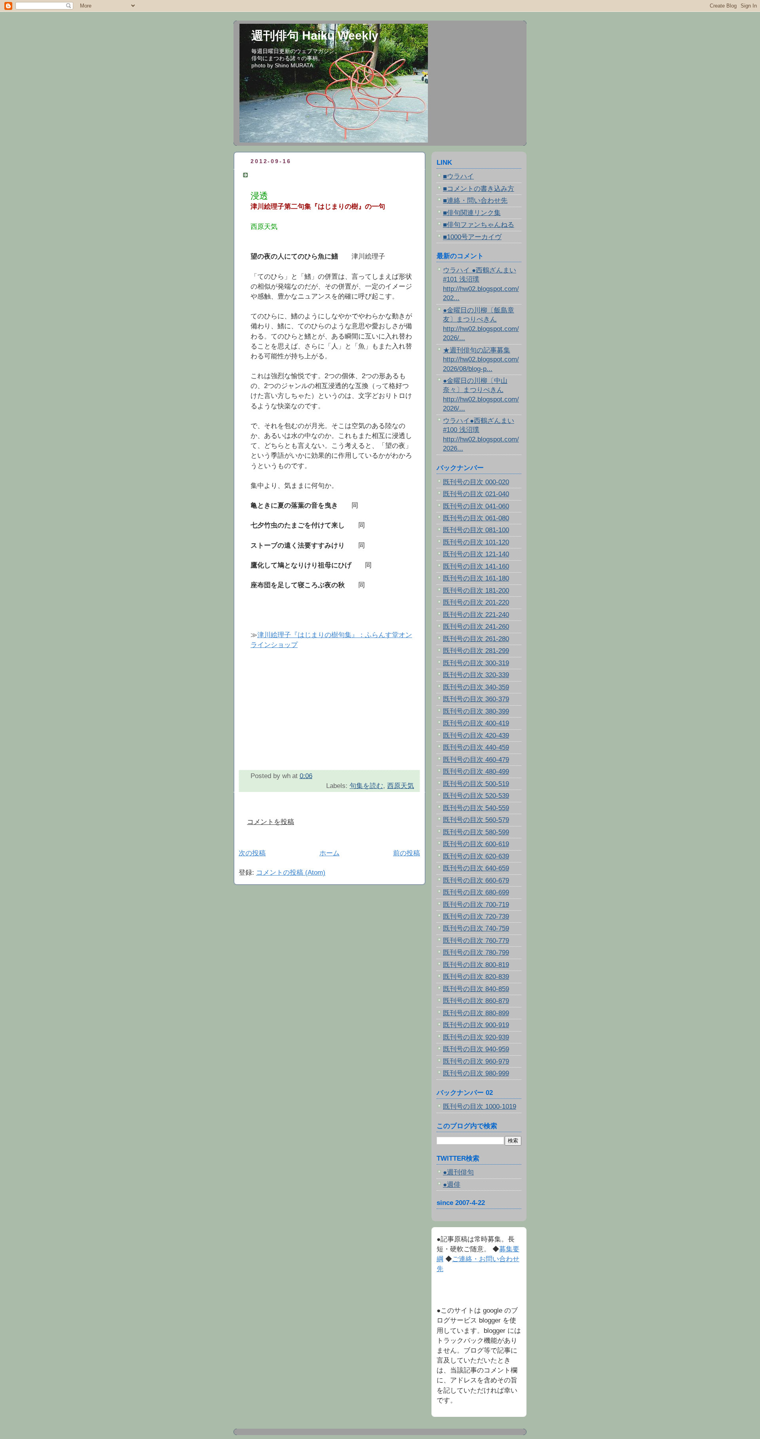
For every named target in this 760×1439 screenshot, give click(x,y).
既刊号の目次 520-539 (476, 795)
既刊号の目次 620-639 (476, 856)
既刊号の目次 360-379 (476, 699)
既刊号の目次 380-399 (476, 711)
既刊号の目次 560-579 (476, 820)
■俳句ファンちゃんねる (478, 224)
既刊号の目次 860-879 (476, 1001)
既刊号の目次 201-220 (476, 602)
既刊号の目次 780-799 (476, 952)
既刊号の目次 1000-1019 (479, 1106)
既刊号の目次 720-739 (476, 916)
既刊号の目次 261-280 (476, 639)
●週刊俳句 (458, 1172)
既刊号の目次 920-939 (476, 1037)
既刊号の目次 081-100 (476, 530)
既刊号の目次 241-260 (476, 626)
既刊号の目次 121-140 (476, 554)
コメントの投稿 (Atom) (290, 872)
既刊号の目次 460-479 (476, 759)
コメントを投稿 (270, 822)
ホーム (329, 853)
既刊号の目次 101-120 (476, 542)
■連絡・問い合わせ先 (475, 200)
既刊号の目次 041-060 (476, 506)
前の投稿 (406, 853)
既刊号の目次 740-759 (476, 928)
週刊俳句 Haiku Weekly (314, 35)
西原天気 (400, 786)
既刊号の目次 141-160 (476, 566)
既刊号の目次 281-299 (476, 651)
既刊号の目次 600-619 (476, 844)
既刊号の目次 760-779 (476, 940)
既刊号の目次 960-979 (476, 1061)
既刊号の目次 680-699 (476, 892)
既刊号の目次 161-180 (476, 578)
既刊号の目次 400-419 (476, 723)
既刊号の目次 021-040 (476, 494)
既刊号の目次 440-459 (476, 747)
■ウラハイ (458, 176)
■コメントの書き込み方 (478, 188)
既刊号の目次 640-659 (476, 868)
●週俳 (451, 1184)
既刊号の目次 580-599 (476, 832)
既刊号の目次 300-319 (476, 663)
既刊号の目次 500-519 (476, 784)
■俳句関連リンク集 (472, 213)
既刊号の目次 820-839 (476, 976)
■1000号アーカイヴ (472, 237)
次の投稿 (252, 853)
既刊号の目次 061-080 (476, 518)
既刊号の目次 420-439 (476, 735)
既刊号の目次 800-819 (476, 965)
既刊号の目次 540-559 (476, 808)
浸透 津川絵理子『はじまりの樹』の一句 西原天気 (332, 175)
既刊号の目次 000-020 (476, 482)
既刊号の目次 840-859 (476, 989)
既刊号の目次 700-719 (476, 904)
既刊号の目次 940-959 (476, 1049)
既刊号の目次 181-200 (476, 590)
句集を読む (366, 786)
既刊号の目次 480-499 (476, 771)
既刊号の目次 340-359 (476, 687)
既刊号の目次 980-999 (476, 1073)
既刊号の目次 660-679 (476, 880)
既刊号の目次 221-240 (476, 615)
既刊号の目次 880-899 (476, 1013)
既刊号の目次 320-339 (476, 675)
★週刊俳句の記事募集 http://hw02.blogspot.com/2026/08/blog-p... (481, 359)
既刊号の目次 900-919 (476, 1025)
